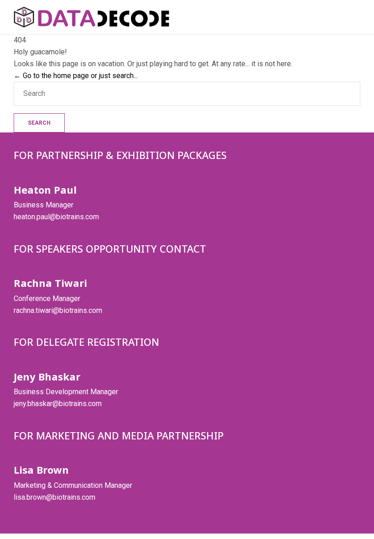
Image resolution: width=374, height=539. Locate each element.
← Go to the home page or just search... (76, 75)
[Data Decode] (91, 17)
